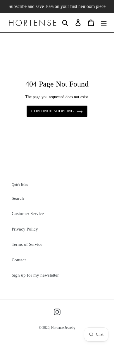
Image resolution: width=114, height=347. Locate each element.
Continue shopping (52, 111)
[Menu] (103, 22)
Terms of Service (27, 244)
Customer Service (28, 213)
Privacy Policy (25, 229)
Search (18, 198)
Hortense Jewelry (63, 328)
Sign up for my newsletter (35, 275)
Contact (19, 260)
